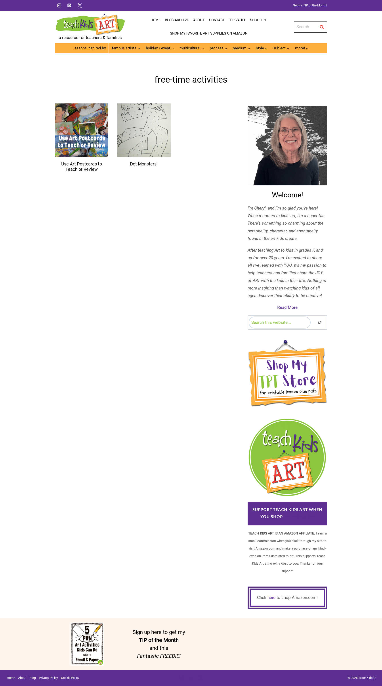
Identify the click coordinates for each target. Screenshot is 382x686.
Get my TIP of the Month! (310, 5)
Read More (287, 307)
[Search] (319, 322)
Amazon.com (299, 517)
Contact (217, 20)
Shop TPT (258, 20)
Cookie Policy (70, 678)
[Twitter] (80, 5)
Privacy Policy (48, 678)
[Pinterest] (69, 5)
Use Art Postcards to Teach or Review (81, 166)
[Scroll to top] (371, 668)
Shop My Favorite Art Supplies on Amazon (208, 33)
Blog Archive (177, 20)
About (198, 20)
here (271, 597)
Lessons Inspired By (90, 48)
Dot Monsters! (144, 164)
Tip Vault (237, 20)
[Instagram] (59, 5)
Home (155, 20)
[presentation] (81, 130)
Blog (33, 678)
